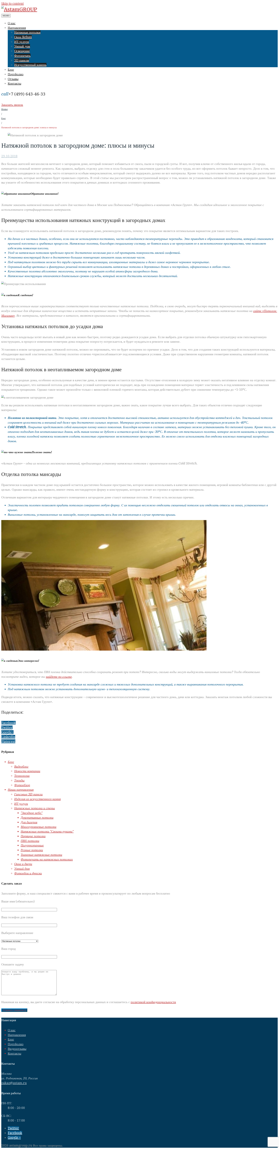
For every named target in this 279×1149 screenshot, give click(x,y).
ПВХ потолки (30, 841)
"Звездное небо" (31, 813)
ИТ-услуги (21, 42)
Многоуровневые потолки (38, 827)
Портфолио (15, 74)
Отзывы (13, 79)
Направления (17, 28)
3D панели (21, 60)
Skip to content (12, 3)
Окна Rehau (23, 37)
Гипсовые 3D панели (28, 794)
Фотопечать (22, 56)
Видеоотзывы (17, 1049)
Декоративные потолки (37, 817)
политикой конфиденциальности (153, 1002)
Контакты (14, 83)
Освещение (22, 51)
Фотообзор (22, 785)
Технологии (22, 776)
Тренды (19, 780)
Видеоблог (21, 766)
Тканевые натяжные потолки (41, 855)
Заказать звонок (12, 105)
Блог (11, 69)
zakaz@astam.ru (14, 1083)
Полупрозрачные (32, 845)
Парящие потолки (33, 836)
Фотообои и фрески (28, 873)
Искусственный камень (30, 65)
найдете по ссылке (59, 677)
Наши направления (21, 789)
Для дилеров (29, 822)
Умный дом (22, 46)
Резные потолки (32, 850)
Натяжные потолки (27, 32)
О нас (12, 23)
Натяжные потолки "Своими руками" (47, 831)
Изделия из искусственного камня (37, 799)
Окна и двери (23, 864)
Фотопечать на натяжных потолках (47, 859)
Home (4, 109)
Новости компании (27, 771)
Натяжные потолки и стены (34, 808)
